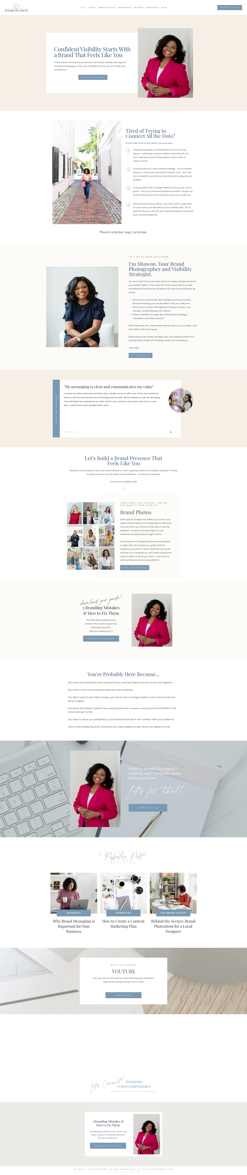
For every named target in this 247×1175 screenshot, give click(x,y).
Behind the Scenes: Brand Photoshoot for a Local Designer (173, 926)
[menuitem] (82, 7)
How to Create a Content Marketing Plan (123, 923)
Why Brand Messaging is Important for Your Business (74, 926)
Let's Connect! (107, 1083)
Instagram (134, 1081)
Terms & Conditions (131, 1172)
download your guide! (101, 599)
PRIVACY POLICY (114, 1172)
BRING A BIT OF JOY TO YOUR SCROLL (134, 1091)
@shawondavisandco (134, 1086)
